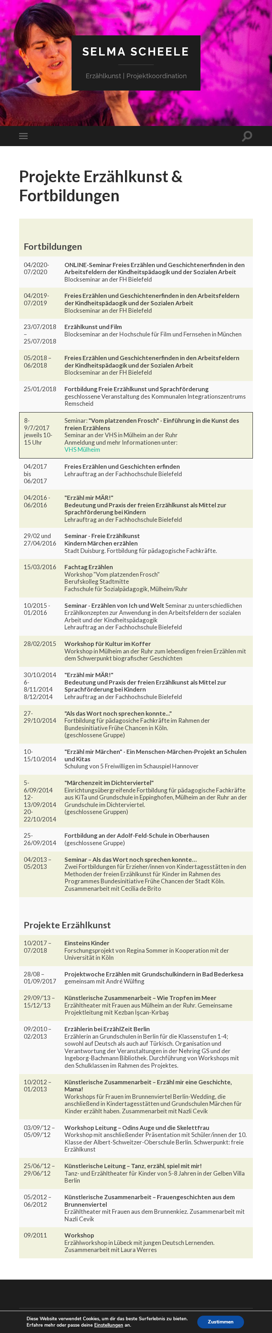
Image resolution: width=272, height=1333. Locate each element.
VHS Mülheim (82, 449)
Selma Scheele (136, 51)
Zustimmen (220, 1321)
